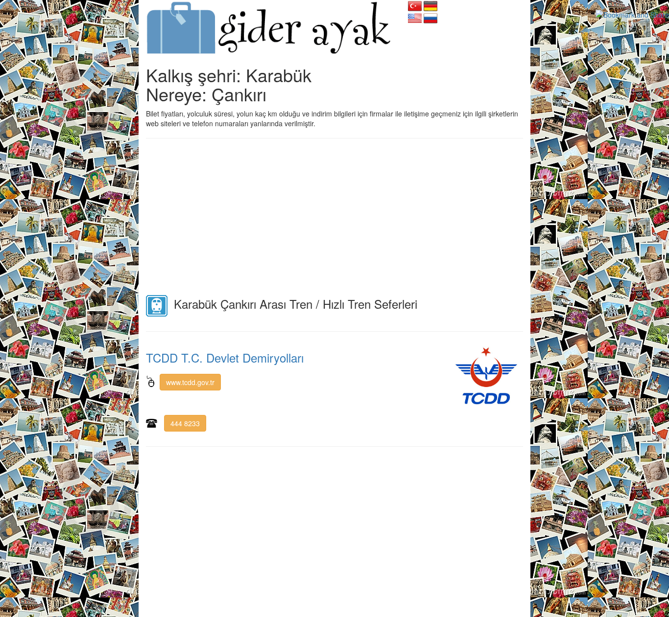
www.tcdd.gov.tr (190, 382)
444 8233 (185, 423)
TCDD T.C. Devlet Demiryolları (225, 357)
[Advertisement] (334, 216)
